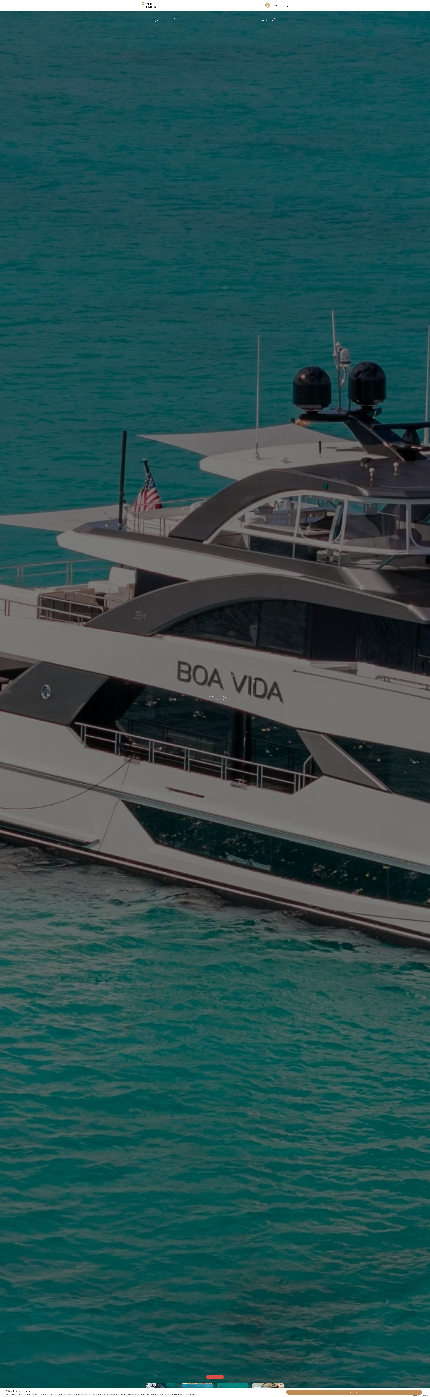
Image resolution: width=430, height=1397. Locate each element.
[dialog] (215, 1392)
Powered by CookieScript (420, 1396)
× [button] (427, 1390)
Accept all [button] (354, 1392)
